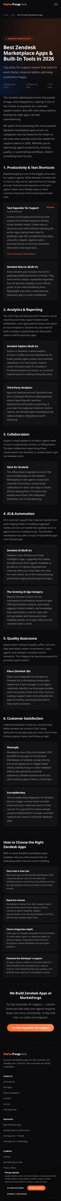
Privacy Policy (9, 1167)
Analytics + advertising (17, 1194)
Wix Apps (7, 1087)
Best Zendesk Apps (12, 1124)
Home (5, 15)
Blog (13, 15)
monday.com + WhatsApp (15, 1141)
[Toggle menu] (56, 4)
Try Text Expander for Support (30, 1027)
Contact (7, 1156)
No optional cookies (15, 1188)
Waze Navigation (11, 1092)
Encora (6, 1104)
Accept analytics (36, 1188)
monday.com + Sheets (13, 1135)
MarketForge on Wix (12, 1162)
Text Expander (10, 1109)
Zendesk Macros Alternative (16, 1130)
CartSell (7, 1098)
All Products (9, 1081)
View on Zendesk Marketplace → (22, 253)
